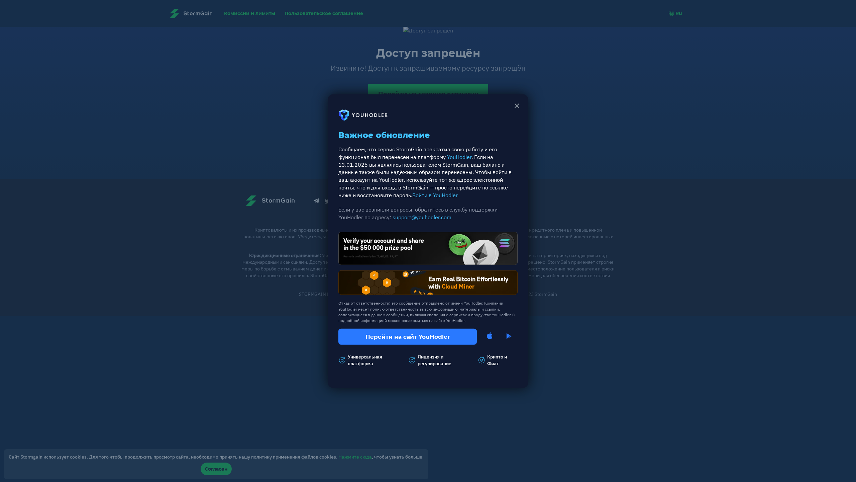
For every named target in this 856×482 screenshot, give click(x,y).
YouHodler (459, 156)
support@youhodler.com (422, 217)
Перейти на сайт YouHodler (407, 336)
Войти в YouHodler (435, 195)
